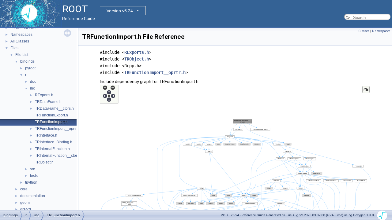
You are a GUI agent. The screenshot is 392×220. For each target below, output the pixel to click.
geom (25, 202)
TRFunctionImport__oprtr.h (57, 129)
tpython (31, 182)
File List (21, 55)
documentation (32, 196)
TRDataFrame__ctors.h (54, 108)
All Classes (19, 41)
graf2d (25, 209)
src (32, 169)
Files (14, 48)
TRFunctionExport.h (51, 115)
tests (34, 176)
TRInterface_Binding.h (53, 142)
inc (32, 88)
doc (33, 81)
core (24, 189)
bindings (27, 61)
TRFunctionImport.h (51, 122)
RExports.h (44, 95)
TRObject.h (44, 162)
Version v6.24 (120, 10)
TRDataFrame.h (48, 102)
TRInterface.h (46, 135)
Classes (363, 31)
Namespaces (21, 34)
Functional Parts (23, 28)
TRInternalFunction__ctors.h (58, 155)
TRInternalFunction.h (52, 149)
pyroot (30, 68)
